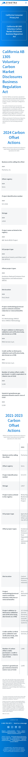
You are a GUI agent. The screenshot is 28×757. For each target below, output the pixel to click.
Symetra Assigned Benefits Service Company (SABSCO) (18, 741)
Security (23, 731)
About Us (4, 731)
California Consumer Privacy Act (14, 733)
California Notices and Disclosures (9, 732)
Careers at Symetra (11, 731)
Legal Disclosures (21, 732)
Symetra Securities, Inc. (15, 739)
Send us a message (20, 723)
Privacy (18, 731)
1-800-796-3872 (6, 723)
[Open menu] (26, 3)
